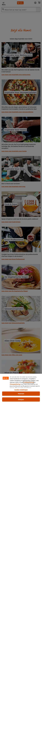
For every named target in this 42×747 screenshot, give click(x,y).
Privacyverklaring (15, 384)
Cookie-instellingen (21, 390)
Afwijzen (21, 399)
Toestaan (21, 393)
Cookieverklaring (28, 382)
